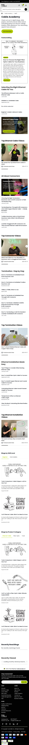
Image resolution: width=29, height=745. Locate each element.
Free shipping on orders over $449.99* (10, 1)
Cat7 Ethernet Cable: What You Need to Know (14, 514)
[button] (4, 743)
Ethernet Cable (7, 536)
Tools (23, 536)
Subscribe (24, 682)
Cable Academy (8, 13)
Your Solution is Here (9, 131)
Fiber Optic (16, 536)
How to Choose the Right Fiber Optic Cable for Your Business (14, 61)
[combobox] (12, 9)
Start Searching (7, 31)
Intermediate (13, 457)
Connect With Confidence (10, 193)
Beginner (5, 457)
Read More (7, 80)
